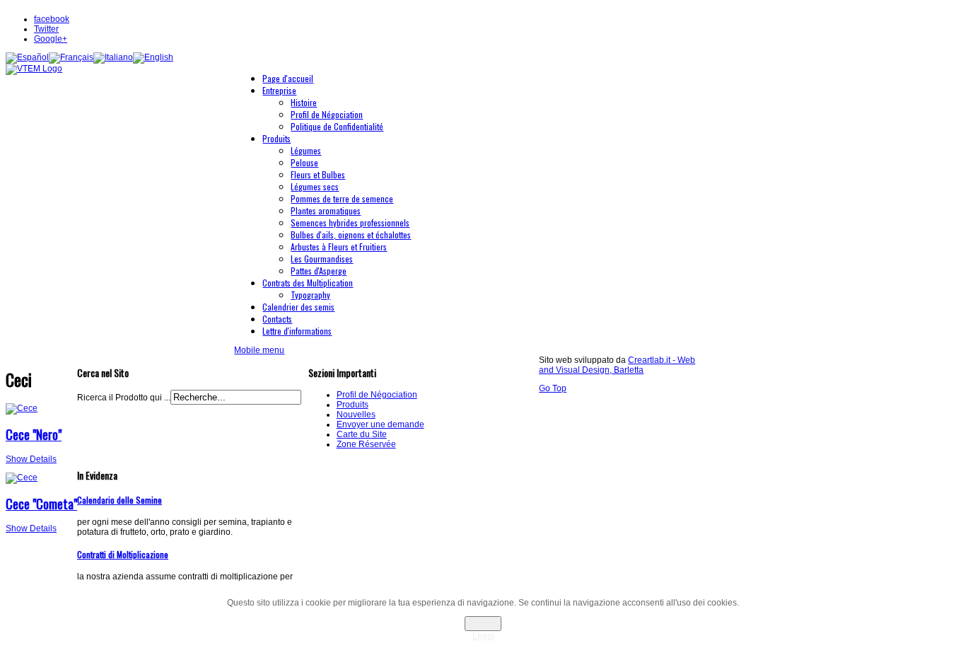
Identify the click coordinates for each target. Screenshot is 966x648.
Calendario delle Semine (119, 500)
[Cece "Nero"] (21, 408)
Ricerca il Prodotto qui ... (123, 398)
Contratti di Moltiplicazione (122, 554)
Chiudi (483, 623)
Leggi (483, 636)
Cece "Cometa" (41, 503)
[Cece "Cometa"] (21, 477)
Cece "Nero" (34, 434)
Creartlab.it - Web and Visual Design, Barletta (617, 365)
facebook (51, 19)
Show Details (31, 459)
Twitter (46, 29)
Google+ (50, 39)
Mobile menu (259, 350)
